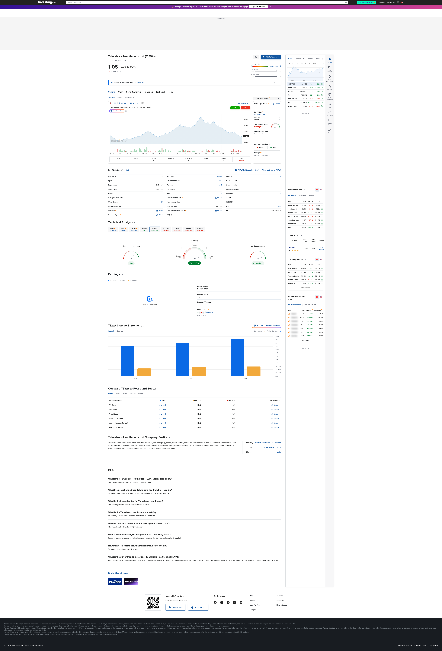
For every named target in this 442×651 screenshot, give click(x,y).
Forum (170, 92)
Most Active (292, 196)
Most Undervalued (294, 305)
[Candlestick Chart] (110, 103)
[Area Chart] (115, 103)
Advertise (280, 600)
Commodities (300, 59)
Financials (148, 92)
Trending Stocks (295, 259)
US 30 (290, 91)
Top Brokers (294, 235)
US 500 (290, 95)
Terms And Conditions (405, 645)
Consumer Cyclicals (272, 447)
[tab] (113, 229)
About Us (279, 595)
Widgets (253, 610)
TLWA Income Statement (125, 325)
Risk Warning (434, 645)
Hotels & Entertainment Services (267, 443)
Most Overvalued (310, 305)
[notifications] (398, 2)
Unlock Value (274, 66)
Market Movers (295, 190)
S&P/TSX (291, 84)
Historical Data (130, 97)
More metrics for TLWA (271, 170)
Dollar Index (292, 106)
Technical (160, 92)
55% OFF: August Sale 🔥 (366, 2)
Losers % (312, 196)
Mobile (252, 600)
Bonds (310, 59)
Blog (251, 595)
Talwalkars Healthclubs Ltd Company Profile (137, 437)
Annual (111, 331)
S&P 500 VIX (292, 99)
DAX (289, 102)
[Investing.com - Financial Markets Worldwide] (47, 2)
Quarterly (120, 331)
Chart (120, 92)
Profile (120, 97)
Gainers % (302, 196)
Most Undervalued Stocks (296, 297)
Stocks (318, 59)
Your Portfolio (255, 605)
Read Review (321, 248)
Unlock (163, 405)
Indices (290, 59)
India (279, 452)
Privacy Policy (421, 645)
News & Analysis (133, 92)
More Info (140, 82)
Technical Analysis (120, 222)
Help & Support (282, 605)
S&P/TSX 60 (292, 88)
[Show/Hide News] (142, 103)
